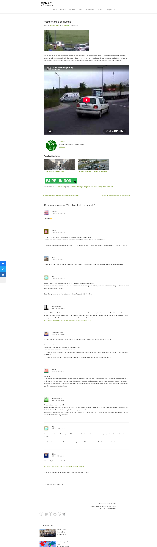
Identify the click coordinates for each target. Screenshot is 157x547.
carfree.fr (46, 2)
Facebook (41, 514)
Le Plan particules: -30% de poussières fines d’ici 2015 (60, 195)
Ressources (90, 10)
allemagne (80, 187)
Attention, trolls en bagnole (57, 21)
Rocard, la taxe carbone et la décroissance (117, 195)
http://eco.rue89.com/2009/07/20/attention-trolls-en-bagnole (64, 466)
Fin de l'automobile (58, 187)
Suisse (80, 10)
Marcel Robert (57, 306)
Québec (72, 10)
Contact (64, 514)
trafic (108, 187)
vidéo (112, 187)
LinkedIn (50, 514)
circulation (94, 187)
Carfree (54, 10)
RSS (59, 514)
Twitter (46, 514)
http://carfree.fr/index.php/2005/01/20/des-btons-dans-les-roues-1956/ (67, 320)
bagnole (87, 187)
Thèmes (99, 10)
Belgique (63, 10)
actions (73, 187)
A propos (109, 10)
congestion (102, 187)
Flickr (55, 514)
